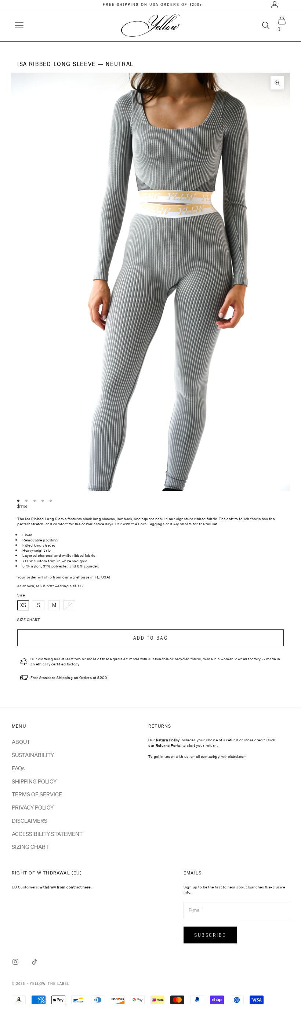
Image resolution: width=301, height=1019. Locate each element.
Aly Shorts (182, 524)
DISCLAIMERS (29, 820)
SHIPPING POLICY (34, 781)
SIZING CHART (30, 846)
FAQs (18, 768)
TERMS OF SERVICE (37, 794)
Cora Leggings (151, 524)
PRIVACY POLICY (33, 807)
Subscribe (210, 935)
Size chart (28, 619)
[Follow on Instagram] (15, 961)
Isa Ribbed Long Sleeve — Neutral (75, 64)
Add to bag (150, 638)
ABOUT (21, 741)
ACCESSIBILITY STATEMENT (47, 833)
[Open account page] (274, 4)
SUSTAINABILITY (33, 754)
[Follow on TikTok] (34, 961)
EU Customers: (51, 887)
